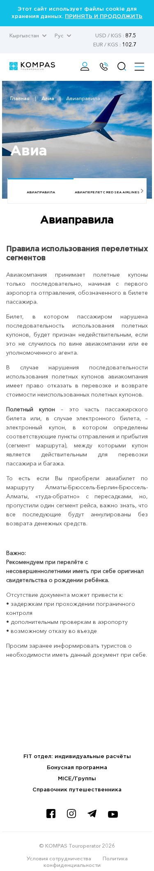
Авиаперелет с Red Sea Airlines (107, 192)
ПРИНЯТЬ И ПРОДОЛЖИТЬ (104, 16)
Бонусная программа (77, 768)
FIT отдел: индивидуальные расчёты (77, 756)
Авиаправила (41, 192)
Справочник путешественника (77, 790)
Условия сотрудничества (59, 858)
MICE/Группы (77, 779)
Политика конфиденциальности (86, 861)
